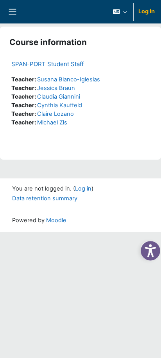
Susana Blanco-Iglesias (68, 79)
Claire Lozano (55, 113)
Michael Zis (52, 122)
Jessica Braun (56, 88)
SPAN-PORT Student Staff (47, 64)
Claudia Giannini (58, 96)
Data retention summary (44, 198)
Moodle (56, 220)
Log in (146, 11)
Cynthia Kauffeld (59, 105)
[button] (120, 11)
